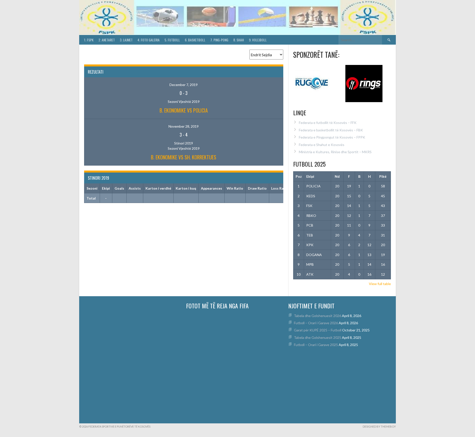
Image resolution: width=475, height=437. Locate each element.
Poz (299, 176)
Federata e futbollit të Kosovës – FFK (327, 122)
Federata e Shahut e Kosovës (321, 145)
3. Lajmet (126, 39)
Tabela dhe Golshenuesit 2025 (317, 337)
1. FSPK (89, 39)
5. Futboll (172, 39)
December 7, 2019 (183, 85)
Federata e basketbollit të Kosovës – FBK (331, 130)
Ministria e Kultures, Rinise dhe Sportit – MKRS (335, 152)
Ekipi (310, 176)
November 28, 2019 (183, 126)
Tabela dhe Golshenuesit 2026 (317, 316)
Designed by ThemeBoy (379, 426)
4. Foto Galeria (149, 39)
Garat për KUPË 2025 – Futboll (317, 330)
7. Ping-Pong (219, 39)
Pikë (382, 176)
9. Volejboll (258, 39)
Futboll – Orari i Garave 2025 (316, 345)
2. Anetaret (106, 39)
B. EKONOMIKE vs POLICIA (184, 110)
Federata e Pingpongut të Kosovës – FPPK (332, 137)
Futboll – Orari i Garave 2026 (316, 323)
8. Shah (238, 39)
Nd (337, 176)
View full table (380, 284)
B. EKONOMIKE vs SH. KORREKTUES (183, 157)
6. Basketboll (195, 39)
